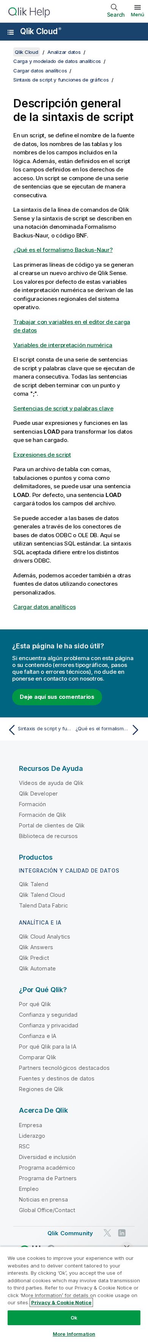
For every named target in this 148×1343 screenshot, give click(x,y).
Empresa (30, 1125)
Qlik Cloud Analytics (44, 936)
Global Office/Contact (47, 1210)
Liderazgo (32, 1135)
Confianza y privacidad (49, 1025)
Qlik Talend (33, 884)
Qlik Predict (34, 958)
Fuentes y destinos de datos (56, 1078)
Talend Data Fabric (43, 905)
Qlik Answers (36, 947)
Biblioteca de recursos (48, 836)
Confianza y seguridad (48, 1014)
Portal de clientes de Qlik (52, 825)
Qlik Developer (38, 793)
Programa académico (47, 1167)
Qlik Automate (37, 968)
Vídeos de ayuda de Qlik (51, 783)
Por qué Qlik (35, 1004)
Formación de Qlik (42, 814)
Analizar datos (64, 52)
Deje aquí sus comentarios (57, 696)
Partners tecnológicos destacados (64, 1068)
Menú (137, 14)
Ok (74, 1318)
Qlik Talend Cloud (42, 895)
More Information (74, 1334)
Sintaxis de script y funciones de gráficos (61, 80)
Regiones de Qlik (41, 1089)
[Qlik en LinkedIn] (122, 1233)
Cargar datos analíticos (40, 71)
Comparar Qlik (37, 1057)
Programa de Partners (48, 1178)
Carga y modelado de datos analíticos (57, 61)
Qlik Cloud (40, 31)
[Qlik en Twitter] (107, 1233)
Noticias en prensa (43, 1199)
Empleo (29, 1189)
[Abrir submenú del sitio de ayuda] (10, 32)
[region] (74, 1294)
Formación (32, 804)
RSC (24, 1146)
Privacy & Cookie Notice (61, 1302)
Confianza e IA (37, 1036)
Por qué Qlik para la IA (47, 1046)
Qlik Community (70, 1233)
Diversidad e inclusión (47, 1157)
